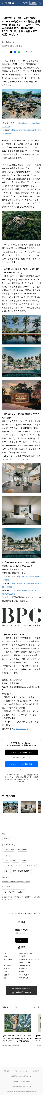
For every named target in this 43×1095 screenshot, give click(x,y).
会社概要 (7, 1071)
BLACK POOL (30, 866)
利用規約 (36, 1071)
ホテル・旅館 (9, 849)
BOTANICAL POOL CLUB (21, 871)
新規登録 (33, 3)
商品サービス (9, 838)
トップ (5, 914)
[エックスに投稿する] (11, 52)
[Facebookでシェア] (15, 52)
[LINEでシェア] (19, 52)
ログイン (25, 3)
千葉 (24, 861)
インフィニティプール (12, 866)
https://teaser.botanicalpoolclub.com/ (16, 882)
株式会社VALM (30, 914)
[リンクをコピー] (30, 52)
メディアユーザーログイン (21, 752)
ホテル (15, 861)
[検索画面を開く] (40, 2)
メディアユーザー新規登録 (21, 764)
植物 (5, 871)
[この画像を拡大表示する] (10, 807)
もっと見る (37, 1007)
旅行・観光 (22, 849)
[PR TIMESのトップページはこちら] (9, 3)
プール (6, 861)
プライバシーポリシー (21, 1071)
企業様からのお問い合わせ (21, 1081)
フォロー (21, 940)
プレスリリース (16, 914)
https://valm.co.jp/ (20, 729)
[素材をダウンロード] (26, 52)
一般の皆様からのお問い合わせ (21, 1086)
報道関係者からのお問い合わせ (21, 1076)
